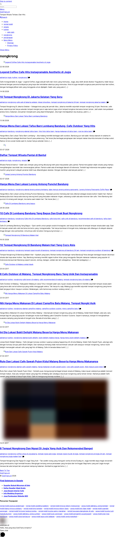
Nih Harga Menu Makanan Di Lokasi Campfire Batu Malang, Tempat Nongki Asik (48, 303)
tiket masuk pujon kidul (94, 367)
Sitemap (10, 43)
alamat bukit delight (30, 338)
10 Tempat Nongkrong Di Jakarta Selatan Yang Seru (31, 96)
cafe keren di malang (31, 279)
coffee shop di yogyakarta (27, 454)
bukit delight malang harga (49, 338)
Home (6, 22)
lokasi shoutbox (44, 102)
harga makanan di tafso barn (66, 131)
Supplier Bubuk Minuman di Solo (17, 485)
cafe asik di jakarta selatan (27, 102)
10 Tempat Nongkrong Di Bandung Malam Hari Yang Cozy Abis (37, 245)
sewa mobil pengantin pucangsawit (77, 514)
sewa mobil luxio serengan (52, 514)
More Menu (8, 40)
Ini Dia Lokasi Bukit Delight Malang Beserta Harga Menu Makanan (39, 332)
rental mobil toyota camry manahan (52, 511)
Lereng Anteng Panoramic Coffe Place (94, 190)
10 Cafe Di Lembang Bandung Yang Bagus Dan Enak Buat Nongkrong (41, 213)
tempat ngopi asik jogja (47, 454)
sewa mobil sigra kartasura (19, 516)
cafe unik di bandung (69, 219)
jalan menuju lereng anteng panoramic (63, 190)
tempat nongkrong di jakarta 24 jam (65, 102)
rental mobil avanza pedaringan (12, 506)
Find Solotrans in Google (11, 480)
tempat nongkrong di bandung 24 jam (64, 250)
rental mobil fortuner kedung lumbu (23, 511)
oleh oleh (10, 32)
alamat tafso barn (31, 131)
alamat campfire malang (32, 309)
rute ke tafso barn (85, 131)
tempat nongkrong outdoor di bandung (95, 250)
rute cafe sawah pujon (75, 367)
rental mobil (8, 24)
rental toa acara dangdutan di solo (80, 511)
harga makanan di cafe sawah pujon (52, 367)
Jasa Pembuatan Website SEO (16, 496)
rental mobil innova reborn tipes (56, 508)
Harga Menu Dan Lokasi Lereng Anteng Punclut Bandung (34, 184)
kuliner (6, 29)
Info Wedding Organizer (13, 493)
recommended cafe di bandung (90, 219)
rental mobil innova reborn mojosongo (65, 506)
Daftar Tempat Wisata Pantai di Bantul (23, 155)
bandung (11, 131)
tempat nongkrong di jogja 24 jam (92, 454)
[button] (57, 521)
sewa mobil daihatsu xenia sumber (26, 514)
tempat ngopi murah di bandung (36, 250)
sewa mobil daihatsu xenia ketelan (94, 506)
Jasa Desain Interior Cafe (14, 491)
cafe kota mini (55, 219)
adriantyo (3, 77)
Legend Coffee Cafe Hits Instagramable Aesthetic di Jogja (35, 72)
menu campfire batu (70, 309)
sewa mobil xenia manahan (66, 516)
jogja (9, 77)
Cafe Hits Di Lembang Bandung (36, 219)
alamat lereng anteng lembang (36, 190)
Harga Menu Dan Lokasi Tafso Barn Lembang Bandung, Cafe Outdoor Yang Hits (47, 125)
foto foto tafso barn (46, 131)
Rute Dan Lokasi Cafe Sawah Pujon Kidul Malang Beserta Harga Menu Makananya (49, 361)
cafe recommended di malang (51, 279)
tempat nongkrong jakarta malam (92, 102)
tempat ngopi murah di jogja (67, 454)
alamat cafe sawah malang (27, 367)
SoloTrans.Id (7, 476)
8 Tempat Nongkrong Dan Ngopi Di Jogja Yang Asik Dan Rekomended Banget (46, 448)
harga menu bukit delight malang (72, 338)
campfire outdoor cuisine (51, 309)
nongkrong (8, 35)
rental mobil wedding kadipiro (37, 506)
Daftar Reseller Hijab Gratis (15, 488)
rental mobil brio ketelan (33, 508)
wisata (6, 27)
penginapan (8, 37)
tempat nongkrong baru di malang (77, 279)
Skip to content (6, 1)
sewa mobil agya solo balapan (43, 516)
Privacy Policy (12, 46)
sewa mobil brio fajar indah (80, 508)
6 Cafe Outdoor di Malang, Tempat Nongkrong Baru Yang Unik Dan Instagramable (49, 274)
